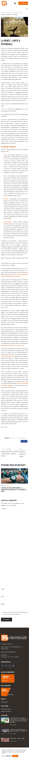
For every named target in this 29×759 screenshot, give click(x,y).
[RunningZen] (4, 3)
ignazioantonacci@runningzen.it (8, 652)
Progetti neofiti (4, 702)
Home (2, 12)
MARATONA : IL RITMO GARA (17, 738)
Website (3, 604)
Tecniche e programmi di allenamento (14, 12)
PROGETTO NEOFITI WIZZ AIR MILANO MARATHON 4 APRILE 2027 (19, 730)
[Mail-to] (13, 665)
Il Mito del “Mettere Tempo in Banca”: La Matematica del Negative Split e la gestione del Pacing (14, 489)
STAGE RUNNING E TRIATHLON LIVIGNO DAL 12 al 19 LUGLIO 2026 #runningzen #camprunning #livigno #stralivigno (19, 720)
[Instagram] (6, 665)
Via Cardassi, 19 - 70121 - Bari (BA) (9, 657)
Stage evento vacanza (6, 709)
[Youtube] (9, 665)
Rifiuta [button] (3, 755)
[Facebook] (24, 441)
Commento (4, 508)
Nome (3, 589)
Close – (1, 305)
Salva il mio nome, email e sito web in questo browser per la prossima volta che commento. (15, 613)
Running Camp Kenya (6, 711)
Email (2, 596)
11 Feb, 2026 (8, 485)
